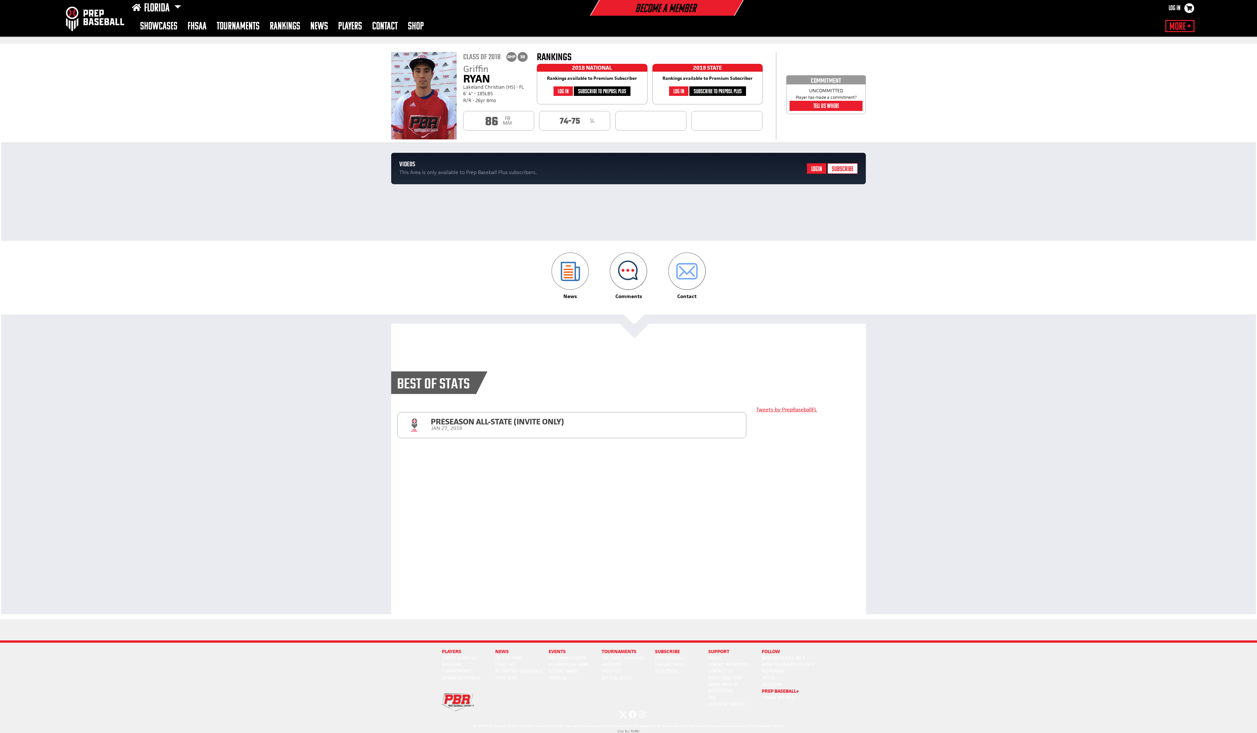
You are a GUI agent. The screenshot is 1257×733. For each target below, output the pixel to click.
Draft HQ (505, 664)
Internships (720, 691)
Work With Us (723, 684)
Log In (1174, 8)
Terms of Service (726, 704)
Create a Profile (459, 658)
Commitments (456, 671)
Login (816, 169)
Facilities (611, 671)
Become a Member (665, 9)
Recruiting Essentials (518, 671)
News (319, 26)
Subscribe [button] (667, 651)
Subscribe (842, 169)
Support (718, 651)
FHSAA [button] (197, 26)
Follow (771, 651)
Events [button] (557, 651)
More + (1180, 27)
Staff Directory (725, 678)
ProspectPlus (669, 664)
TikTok (768, 678)
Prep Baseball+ (671, 658)
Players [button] (350, 26)
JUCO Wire (506, 678)
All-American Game (569, 664)
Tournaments (619, 651)
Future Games (564, 671)
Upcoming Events (567, 658)
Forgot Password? (728, 664)
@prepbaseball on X (783, 658)
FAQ (712, 697)
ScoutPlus (666, 671)
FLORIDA (158, 8)
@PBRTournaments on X (788, 664)
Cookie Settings (778, 697)
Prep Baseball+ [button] (780, 691)
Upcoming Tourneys (623, 658)
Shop (416, 26)
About (715, 658)
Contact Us (720, 671)
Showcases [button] (158, 26)
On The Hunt (508, 658)
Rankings (285, 26)
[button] (570, 276)
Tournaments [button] (238, 26)
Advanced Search (461, 678)
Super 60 (558, 678)
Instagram (773, 671)
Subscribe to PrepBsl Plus (602, 92)
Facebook (772, 684)
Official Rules (617, 678)
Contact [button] (385, 26)
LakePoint (612, 664)
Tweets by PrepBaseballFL (786, 409)
